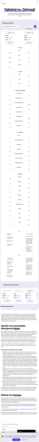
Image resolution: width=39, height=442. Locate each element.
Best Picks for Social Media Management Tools (23, 409)
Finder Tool (35, 412)
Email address (4, 426)
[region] (19, 297)
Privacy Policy (24, 439)
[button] (10, 38)
